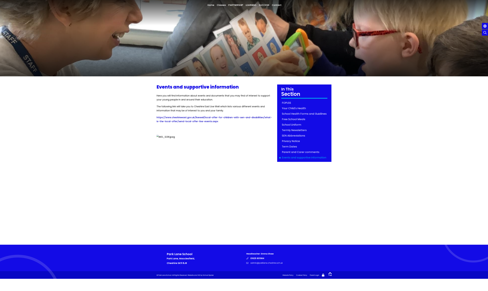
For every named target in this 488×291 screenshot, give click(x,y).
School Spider (208, 275)
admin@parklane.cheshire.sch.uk (266, 262)
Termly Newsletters (295, 130)
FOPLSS (287, 103)
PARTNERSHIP (235, 5)
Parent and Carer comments (301, 152)
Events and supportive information (304, 157)
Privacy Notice (291, 141)
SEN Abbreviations (294, 135)
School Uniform (292, 124)
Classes (221, 5)
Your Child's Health (294, 108)
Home (211, 5)
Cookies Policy (301, 275)
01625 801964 (257, 258)
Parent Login (314, 275)
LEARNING (251, 5)
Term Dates (290, 146)
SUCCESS (264, 5)
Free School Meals (294, 119)
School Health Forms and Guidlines (305, 114)
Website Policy (288, 275)
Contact (276, 5)
